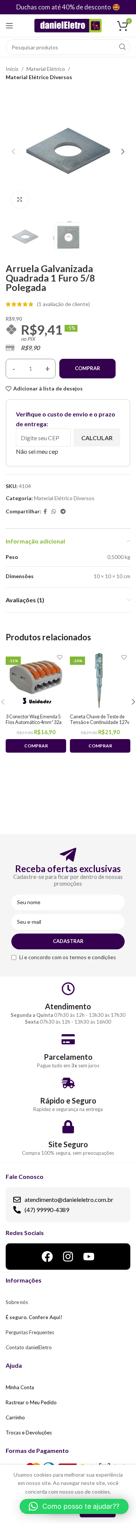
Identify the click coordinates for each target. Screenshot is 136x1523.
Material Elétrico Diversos (39, 77)
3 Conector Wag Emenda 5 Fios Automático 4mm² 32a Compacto (34, 722)
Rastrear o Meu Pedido (31, 1402)
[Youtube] (88, 1256)
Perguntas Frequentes (30, 1332)
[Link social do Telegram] (63, 512)
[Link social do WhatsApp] (53, 512)
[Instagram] (68, 1256)
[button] (74, 1506)
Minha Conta (20, 1387)
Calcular (97, 437)
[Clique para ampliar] (19, 199)
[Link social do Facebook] (45, 512)
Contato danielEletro (29, 1347)
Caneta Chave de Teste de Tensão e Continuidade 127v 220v (99, 722)
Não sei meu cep (37, 451)
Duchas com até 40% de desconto (63, 7)
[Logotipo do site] (68, 25)
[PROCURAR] (122, 47)
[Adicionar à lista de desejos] (59, 657)
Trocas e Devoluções (29, 1433)
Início (12, 69)
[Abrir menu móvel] (9, 25)
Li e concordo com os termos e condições (67, 957)
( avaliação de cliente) (63, 304)
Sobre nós (17, 1302)
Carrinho (15, 1417)
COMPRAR (87, 368)
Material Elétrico (45, 69)
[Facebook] (47, 1256)
